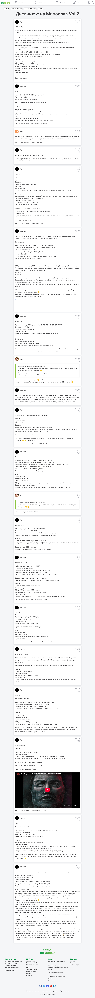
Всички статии (52, 981)
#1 (79, 88)
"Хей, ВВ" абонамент (11, 965)
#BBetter (72, 961)
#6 (79, 318)
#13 (79, 559)
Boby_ (21, 359)
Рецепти (50, 969)
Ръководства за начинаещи (56, 961)
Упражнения (52, 974)
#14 (79, 609)
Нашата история (31, 961)
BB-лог (28, 973)
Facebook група (74, 964)
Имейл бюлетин (31, 971)
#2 (79, 133)
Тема (40, 8)
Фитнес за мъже (17, 8)
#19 (79, 868)
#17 (79, 742)
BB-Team (29, 959)
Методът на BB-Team (32, 963)
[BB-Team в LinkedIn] (54, 986)
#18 (79, 820)
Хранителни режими (54, 964)
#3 (79, 152)
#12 (79, 522)
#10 (79, 453)
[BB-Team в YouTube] (51, 986)
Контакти (29, 975)
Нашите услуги (10, 959)
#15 (79, 651)
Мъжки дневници (30, 8)
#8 (79, 392)
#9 (79, 412)
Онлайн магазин (9, 970)
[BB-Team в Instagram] (47, 986)
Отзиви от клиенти (32, 964)
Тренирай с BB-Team (11, 963)
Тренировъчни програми (55, 972)
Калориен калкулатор (54, 966)
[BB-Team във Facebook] (40, 986)
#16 (79, 692)
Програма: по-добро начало (13, 961)
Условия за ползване (32, 991)
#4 (79, 171)
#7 (79, 361)
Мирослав (23, 22)
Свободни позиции (32, 969)
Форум (7, 8)
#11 (79, 497)
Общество (74, 959)
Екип (27, 967)
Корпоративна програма (12, 967)
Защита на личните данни (49, 991)
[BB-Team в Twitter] (44, 986)
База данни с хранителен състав (58, 967)
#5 (79, 233)
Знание (50, 959)
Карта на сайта (64, 991)
